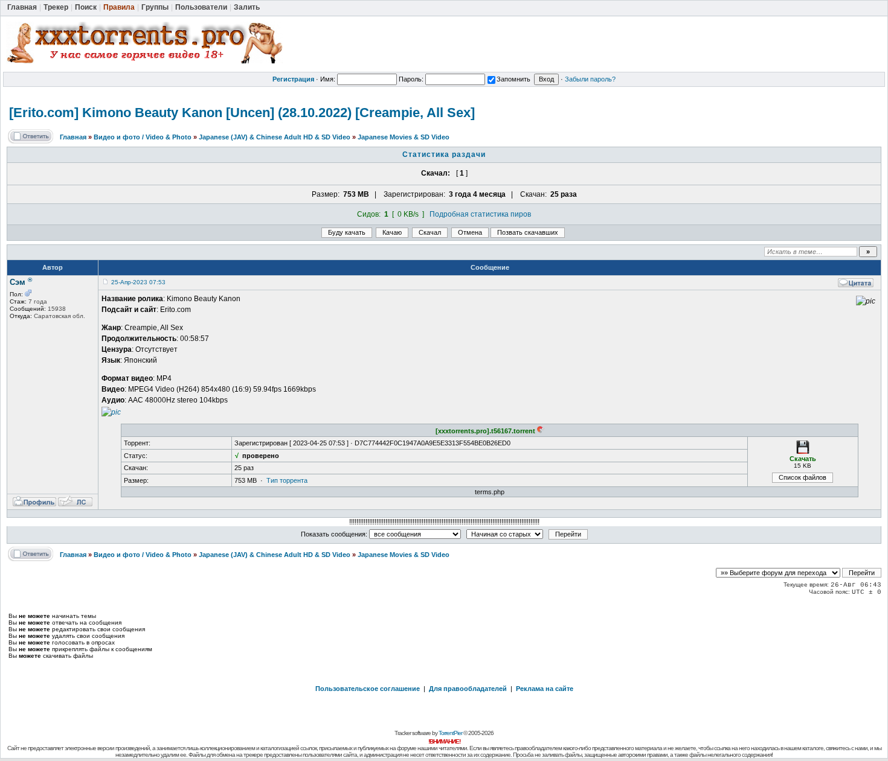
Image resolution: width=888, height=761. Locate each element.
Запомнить (513, 79)
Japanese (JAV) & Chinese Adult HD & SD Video (274, 137)
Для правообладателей (468, 688)
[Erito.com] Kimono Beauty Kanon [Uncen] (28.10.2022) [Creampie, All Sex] (242, 112)
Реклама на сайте (544, 688)
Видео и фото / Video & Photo (142, 137)
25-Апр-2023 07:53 (138, 282)
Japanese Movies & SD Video (403, 137)
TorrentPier (450, 733)
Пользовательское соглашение (367, 688)
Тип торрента (286, 480)
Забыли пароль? (590, 79)
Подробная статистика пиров (480, 214)
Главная (73, 137)
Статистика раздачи (444, 154)
